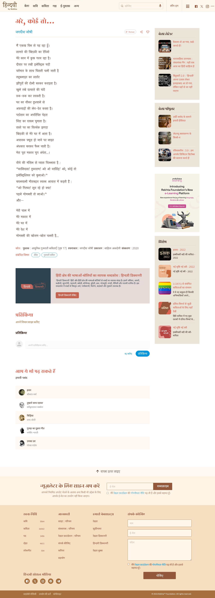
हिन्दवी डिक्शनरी (100, 543)
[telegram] (58, 581)
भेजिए (159, 575)
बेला (26, 6)
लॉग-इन (174, 5)
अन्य (76, 6)
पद (33, 536)
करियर (61, 551)
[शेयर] (141, 32)
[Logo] (10, 6)
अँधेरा (36, 255)
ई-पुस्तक (65, 6)
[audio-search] (160, 6)
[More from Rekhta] (188, 6)
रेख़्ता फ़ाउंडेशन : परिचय (69, 536)
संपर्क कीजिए (64, 543)
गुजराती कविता (49, 255)
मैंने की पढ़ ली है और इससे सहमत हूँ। (140, 493)
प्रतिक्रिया (142, 354)
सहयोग (61, 558)
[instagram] (42, 581)
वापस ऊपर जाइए (110, 472)
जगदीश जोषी (24, 32)
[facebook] (27, 581)
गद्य (55, 6)
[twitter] (35, 581)
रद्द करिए (128, 354)
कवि (35, 6)
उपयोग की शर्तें (45, 594)
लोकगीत (33, 551)
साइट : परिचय (64, 521)
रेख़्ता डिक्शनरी (100, 536)
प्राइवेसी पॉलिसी (29, 594)
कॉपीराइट (57, 594)
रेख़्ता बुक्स (98, 551)
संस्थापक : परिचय (66, 529)
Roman (132, 32)
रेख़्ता (95, 521)
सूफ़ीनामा (97, 529)
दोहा (33, 543)
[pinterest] (50, 581)
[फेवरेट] (147, 32)
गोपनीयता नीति (137, 493)
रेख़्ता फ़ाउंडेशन (120, 493)
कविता (45, 6)
